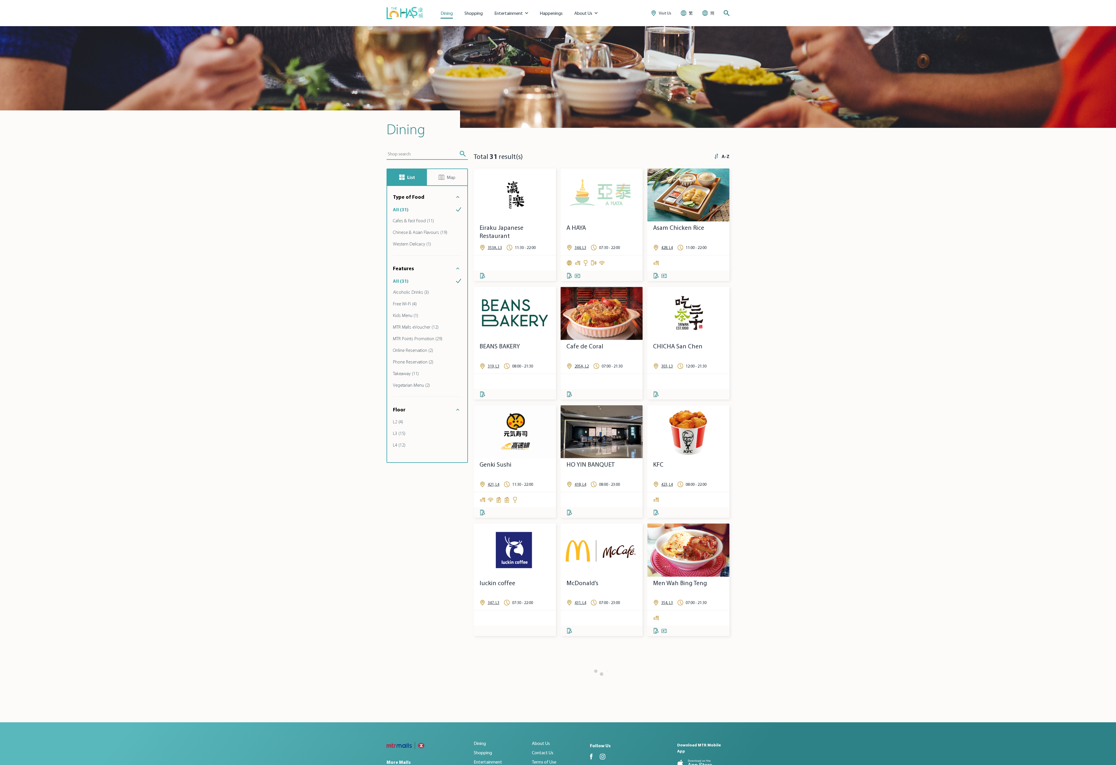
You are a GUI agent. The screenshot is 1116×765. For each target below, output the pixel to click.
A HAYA (576, 228)
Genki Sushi (496, 464)
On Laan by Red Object (684, 701)
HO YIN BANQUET (590, 464)
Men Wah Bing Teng (680, 583)
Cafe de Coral (584, 346)
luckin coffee (497, 583)
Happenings (551, 13)
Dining (447, 13)
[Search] (726, 13)
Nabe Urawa (583, 701)
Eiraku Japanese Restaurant (501, 232)
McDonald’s (582, 583)
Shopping (473, 13)
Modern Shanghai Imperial (504, 705)
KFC (658, 464)
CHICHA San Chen (677, 346)
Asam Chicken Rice (678, 228)
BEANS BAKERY (500, 346)
